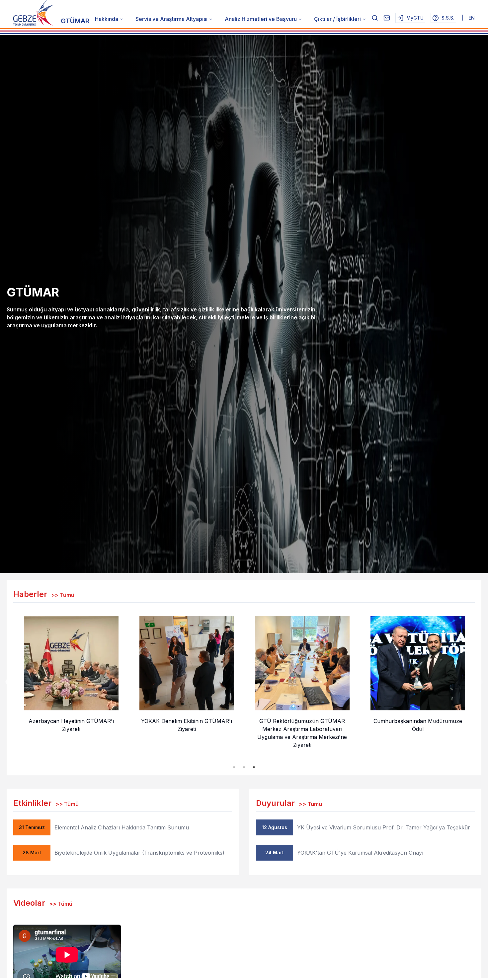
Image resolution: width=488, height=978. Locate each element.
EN (471, 18)
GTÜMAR (75, 21)
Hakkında (106, 19)
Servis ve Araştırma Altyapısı (171, 19)
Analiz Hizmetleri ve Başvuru (261, 19)
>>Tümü (62, 595)
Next (479, 682)
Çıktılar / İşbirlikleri (337, 19)
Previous (8, 682)
